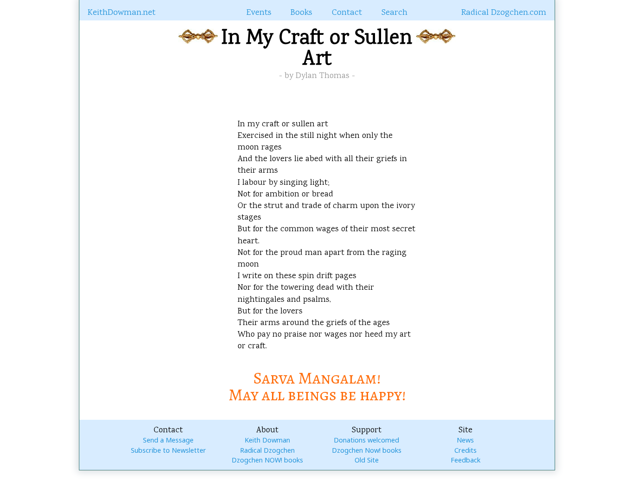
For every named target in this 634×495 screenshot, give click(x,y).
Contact (347, 13)
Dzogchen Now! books (366, 450)
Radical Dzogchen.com (503, 13)
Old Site (367, 460)
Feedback (465, 460)
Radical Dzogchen (267, 450)
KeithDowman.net (121, 13)
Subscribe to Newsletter (168, 450)
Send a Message (168, 440)
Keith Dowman (267, 440)
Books (301, 13)
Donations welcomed (366, 440)
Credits (465, 450)
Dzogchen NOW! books (267, 460)
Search (395, 13)
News (465, 440)
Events (259, 13)
